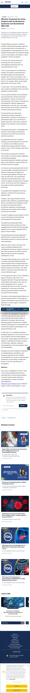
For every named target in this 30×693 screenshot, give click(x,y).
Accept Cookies (16, 690)
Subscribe (22, 405)
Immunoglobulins (11, 417)
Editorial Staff (15, 641)
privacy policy (5, 409)
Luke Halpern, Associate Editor (10, 487)
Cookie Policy (12, 679)
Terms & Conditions (15, 644)
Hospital (4, 417)
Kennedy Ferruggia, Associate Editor (11, 456)
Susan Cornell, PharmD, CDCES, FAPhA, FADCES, (15, 486)
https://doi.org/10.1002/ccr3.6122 (11, 383)
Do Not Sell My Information (15, 646)
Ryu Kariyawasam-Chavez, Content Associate (14, 551)
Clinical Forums (15, 636)
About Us (15, 634)
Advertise (15, 637)
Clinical (13, 6)
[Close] (27, 665)
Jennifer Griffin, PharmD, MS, (10, 454)
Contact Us (15, 639)
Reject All (17, 686)
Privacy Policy (15, 642)
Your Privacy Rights (15, 648)
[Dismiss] (27, 309)
